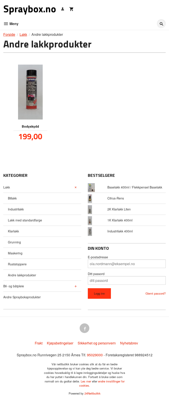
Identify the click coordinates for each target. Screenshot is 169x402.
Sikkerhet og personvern (97, 343)
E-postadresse (98, 257)
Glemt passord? (155, 293)
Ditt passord (96, 274)
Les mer (86, 381)
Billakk (12, 198)
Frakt (38, 343)
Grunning (14, 242)
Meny (13, 23)
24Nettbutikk (92, 393)
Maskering (15, 253)
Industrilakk (16, 209)
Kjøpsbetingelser (60, 343)
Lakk (6, 187)
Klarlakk (13, 231)
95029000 (95, 354)
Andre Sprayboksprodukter (22, 297)
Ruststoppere (17, 264)
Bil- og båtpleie (13, 286)
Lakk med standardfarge (25, 220)
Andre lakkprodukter (22, 275)
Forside (9, 34)
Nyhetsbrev (129, 343)
